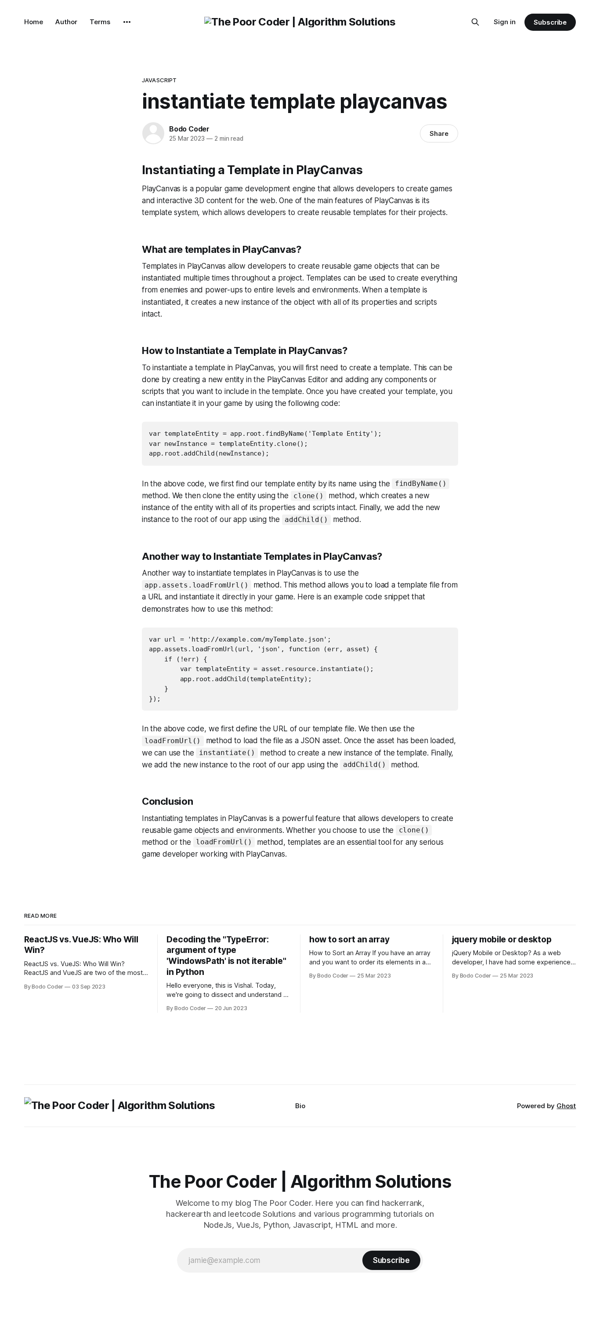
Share (439, 133)
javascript (159, 80)
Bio (300, 1106)
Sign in (505, 22)
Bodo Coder (189, 128)
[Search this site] (475, 22)
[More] (127, 22)
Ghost (566, 1106)
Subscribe (550, 22)
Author (66, 22)
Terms (100, 22)
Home (33, 22)
